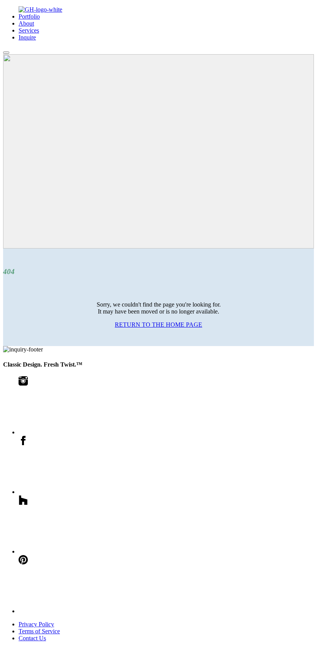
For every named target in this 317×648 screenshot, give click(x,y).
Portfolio (29, 16)
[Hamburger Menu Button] (6, 52)
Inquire (27, 37)
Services (29, 30)
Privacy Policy (36, 624)
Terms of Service (39, 631)
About (26, 23)
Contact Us (32, 638)
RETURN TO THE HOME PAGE (158, 324)
